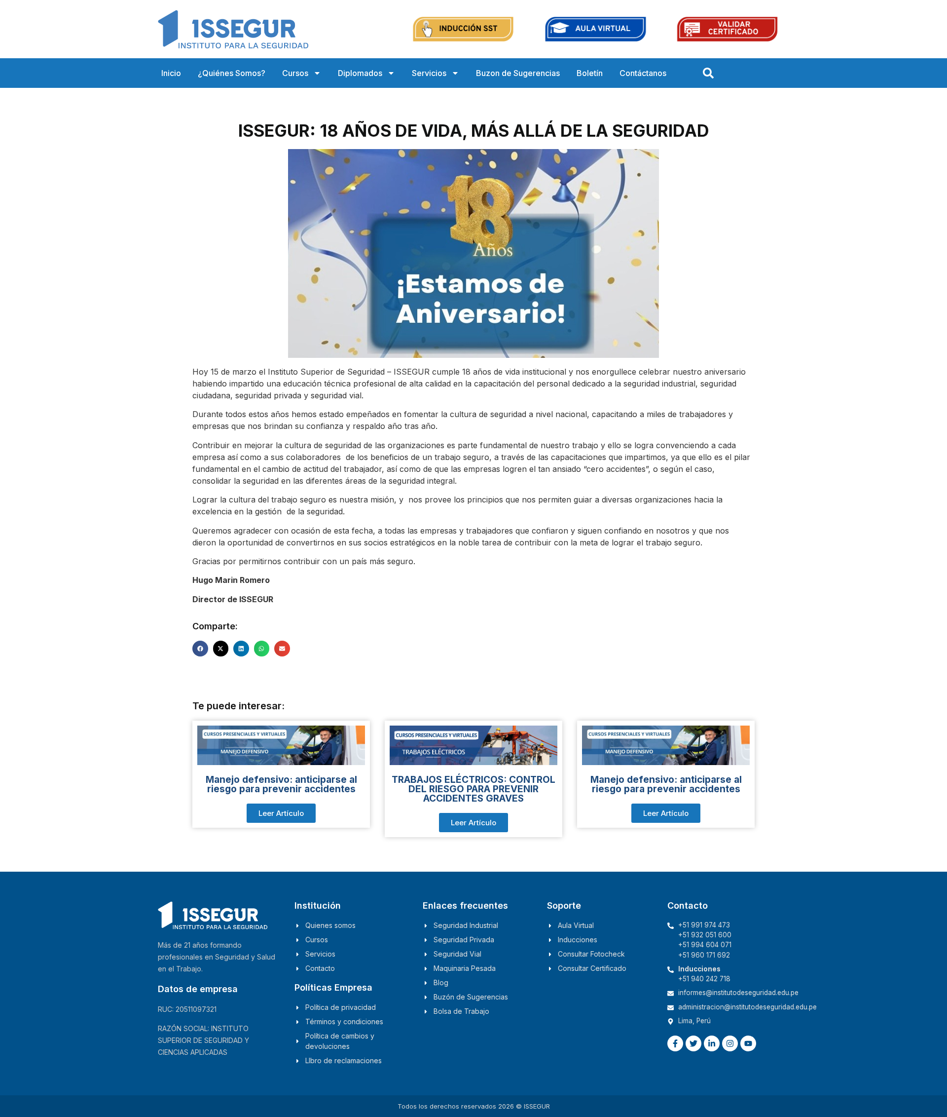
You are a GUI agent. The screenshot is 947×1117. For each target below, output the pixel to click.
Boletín (590, 73)
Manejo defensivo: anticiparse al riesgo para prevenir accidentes (281, 784)
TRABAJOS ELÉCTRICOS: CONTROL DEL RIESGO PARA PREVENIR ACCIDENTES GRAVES (473, 789)
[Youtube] (748, 1043)
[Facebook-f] (675, 1043)
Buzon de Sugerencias (518, 73)
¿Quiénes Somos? (231, 73)
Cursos (295, 73)
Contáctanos (642, 73)
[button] (200, 648)
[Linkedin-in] (712, 1043)
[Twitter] (693, 1043)
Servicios (429, 73)
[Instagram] (730, 1043)
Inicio (171, 73)
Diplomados (360, 73)
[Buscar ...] (708, 73)
